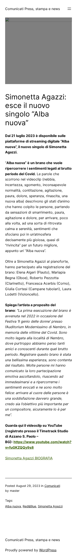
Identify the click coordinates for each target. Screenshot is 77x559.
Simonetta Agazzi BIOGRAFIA (29, 458)
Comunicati (52, 486)
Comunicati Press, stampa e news (32, 9)
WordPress (47, 550)
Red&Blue (29, 506)
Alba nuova (13, 506)
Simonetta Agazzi (50, 506)
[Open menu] (69, 8)
